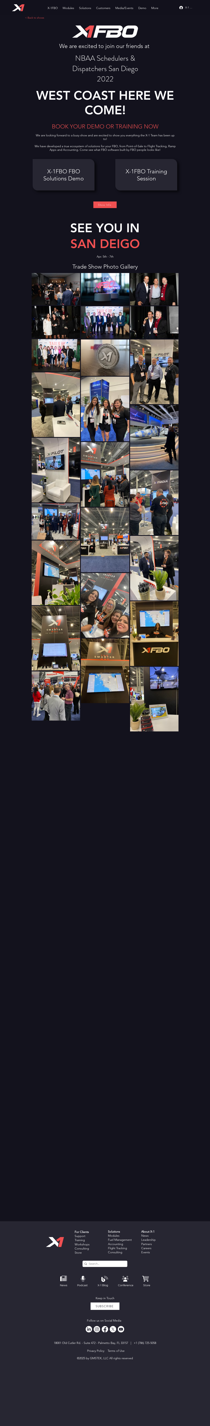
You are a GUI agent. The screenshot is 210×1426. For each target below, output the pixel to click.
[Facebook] (105, 1329)
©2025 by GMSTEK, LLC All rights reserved (105, 1358)
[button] (68, 8)
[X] (113, 1329)
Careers (146, 1248)
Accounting (115, 1244)
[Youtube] (121, 1329)
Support (80, 1236)
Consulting (82, 1248)
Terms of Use (116, 1351)
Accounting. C (72, 150)
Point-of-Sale (134, 146)
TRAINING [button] (129, 126)
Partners (146, 1244)
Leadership (148, 1240)
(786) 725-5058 (147, 1343)
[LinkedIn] (89, 1329)
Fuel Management (120, 1240)
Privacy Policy (95, 1351)
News (145, 1236)
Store (78, 1252)
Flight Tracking (157, 146)
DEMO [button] (95, 126)
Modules (113, 1236)
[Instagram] (97, 1329)
